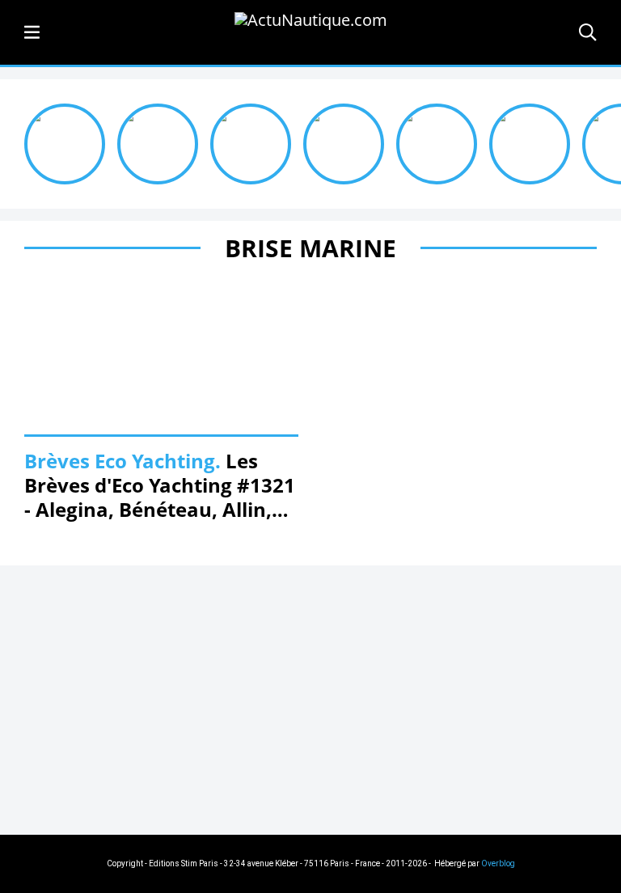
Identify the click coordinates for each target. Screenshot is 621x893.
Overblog (498, 863)
